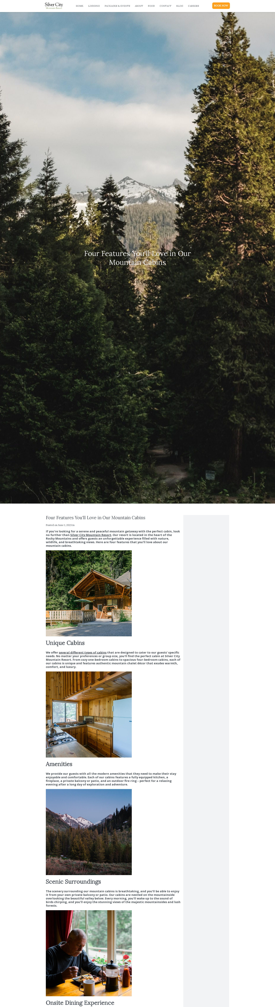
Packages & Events (117, 6)
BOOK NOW (221, 5)
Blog (179, 6)
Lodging (94, 6)
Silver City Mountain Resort (90, 535)
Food (151, 6)
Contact (165, 6)
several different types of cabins (83, 652)
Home (79, 6)
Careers (193, 6)
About (139, 6)
